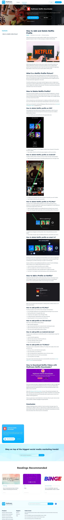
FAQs (17, 515)
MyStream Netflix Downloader (36, 391)
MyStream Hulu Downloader (6, 515)
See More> (19, 438)
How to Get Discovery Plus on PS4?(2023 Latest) (33, 518)
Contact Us (18, 514)
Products (18, 2)
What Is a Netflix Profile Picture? (10, 34)
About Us (17, 512)
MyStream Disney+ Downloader (7, 514)
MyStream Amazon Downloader (7, 517)
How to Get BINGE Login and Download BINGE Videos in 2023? (35, 515)
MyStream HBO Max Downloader (7, 519)
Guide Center (24, 2)
